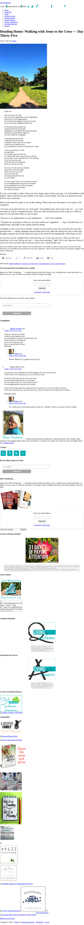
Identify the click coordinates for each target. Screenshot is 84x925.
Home (6, 10)
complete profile (8, 443)
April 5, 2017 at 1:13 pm (12, 369)
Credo (6, 14)
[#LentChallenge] (42, 913)
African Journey (10, 16)
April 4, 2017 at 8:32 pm (17, 356)
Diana (14, 41)
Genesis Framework (27, 922)
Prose (16, 922)
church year (26, 264)
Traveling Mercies (10, 24)
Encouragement (44, 264)
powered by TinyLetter (42, 292)
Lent (52, 264)
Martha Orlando (16, 328)
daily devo (34, 264)
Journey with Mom (11, 22)
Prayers (7, 26)
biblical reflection (15, 264)
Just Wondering (5, 3)
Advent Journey (9, 18)
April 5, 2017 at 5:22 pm (17, 403)
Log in (47, 922)
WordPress (39, 922)
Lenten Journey (9, 20)
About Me (7, 12)
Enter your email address (42, 280)
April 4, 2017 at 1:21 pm (12, 330)
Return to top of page (7, 918)
